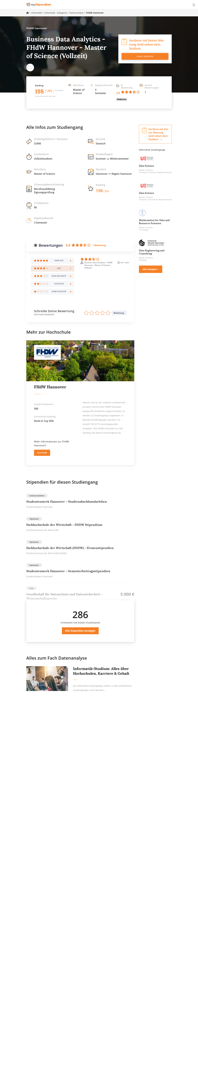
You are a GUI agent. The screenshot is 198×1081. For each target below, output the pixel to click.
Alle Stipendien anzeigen (80, 630)
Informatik (36, 12)
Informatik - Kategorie (55, 12)
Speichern (30, 67)
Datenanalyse (76, 12)
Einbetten (122, 99)
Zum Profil (42, 452)
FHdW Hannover (50, 386)
